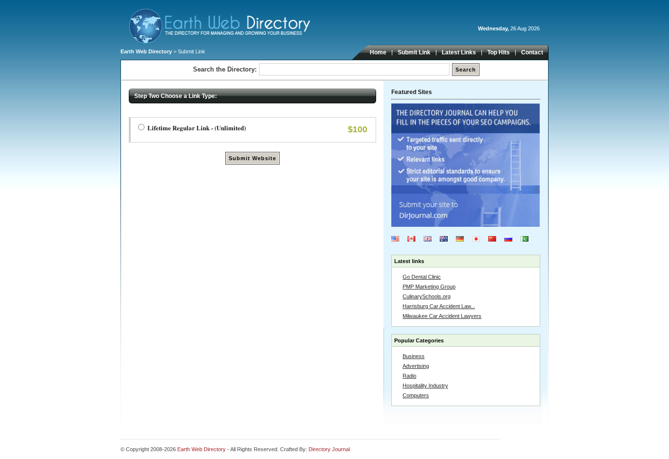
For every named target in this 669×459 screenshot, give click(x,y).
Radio (409, 376)
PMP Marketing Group (429, 287)
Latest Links (459, 52)
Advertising (416, 366)
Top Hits (498, 52)
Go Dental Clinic (422, 277)
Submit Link (414, 52)
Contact (532, 52)
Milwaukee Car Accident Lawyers (442, 316)
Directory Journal (329, 449)
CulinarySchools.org (427, 296)
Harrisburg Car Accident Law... (439, 306)
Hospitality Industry (425, 385)
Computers (416, 395)
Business (414, 356)
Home (378, 52)
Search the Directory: (225, 69)
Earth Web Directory (146, 51)
